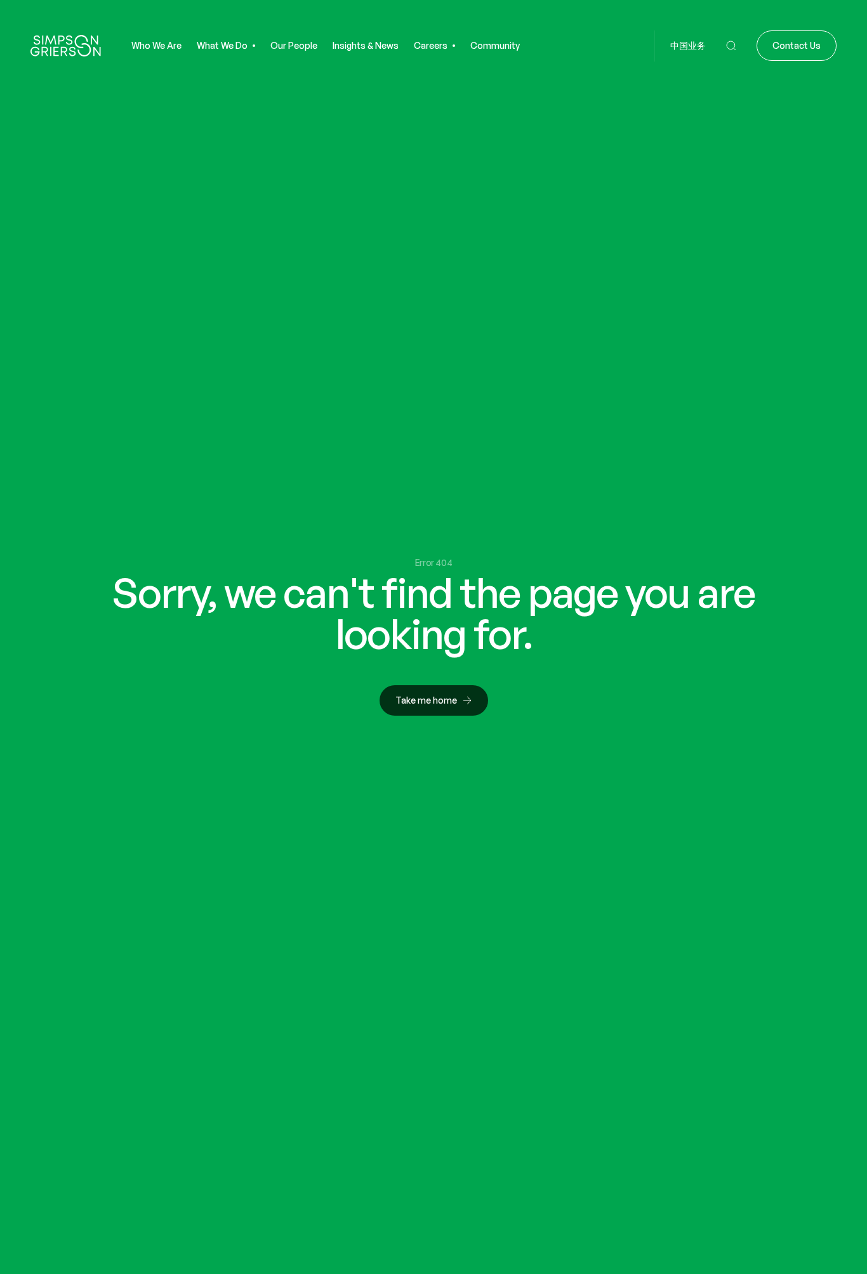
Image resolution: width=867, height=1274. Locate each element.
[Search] (731, 46)
